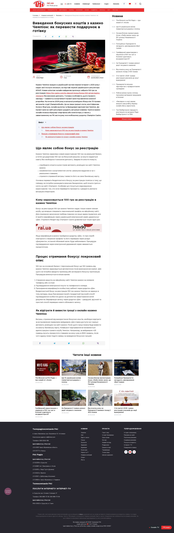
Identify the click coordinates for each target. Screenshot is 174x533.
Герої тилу (105, 432)
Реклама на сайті (129, 435)
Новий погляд (106, 442)
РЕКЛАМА (116, 4)
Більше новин (127, 119)
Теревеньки (106, 450)
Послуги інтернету (130, 442)
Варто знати (85, 437)
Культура (84, 450)
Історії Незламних (108, 435)
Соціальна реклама (130, 440)
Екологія (84, 442)
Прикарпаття (52, 10)
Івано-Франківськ (39, 10)
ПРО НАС (115, 10)
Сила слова (105, 437)
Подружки (105, 445)
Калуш (71, 10)
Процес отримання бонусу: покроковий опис (60, 134)
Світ (108, 10)
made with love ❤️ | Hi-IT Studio (87, 524)
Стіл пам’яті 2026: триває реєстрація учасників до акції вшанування (125, 410)
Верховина (63, 10)
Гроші (83, 440)
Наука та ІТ (84, 452)
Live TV (69, 4)
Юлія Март (40, 77)
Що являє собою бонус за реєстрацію (57, 127)
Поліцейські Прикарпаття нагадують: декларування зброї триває (124, 380)
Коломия (79, 10)
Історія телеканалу (130, 432)
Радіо (106, 4)
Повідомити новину (130, 447)
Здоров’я (84, 445)
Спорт (83, 457)
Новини (77, 4)
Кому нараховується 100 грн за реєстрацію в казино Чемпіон (69, 130)
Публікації (86, 4)
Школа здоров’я (107, 455)
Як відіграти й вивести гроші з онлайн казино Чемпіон (66, 137)
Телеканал (96, 4)
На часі (104, 440)
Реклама (38, 69)
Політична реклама (130, 437)
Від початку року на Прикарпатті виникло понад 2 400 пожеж (99, 410)
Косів (87, 10)
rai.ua (50, 3)
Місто (83, 459)
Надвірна (94, 10)
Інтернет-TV (128, 445)
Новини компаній (86, 455)
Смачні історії (106, 447)
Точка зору (106, 452)
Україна (102, 10)
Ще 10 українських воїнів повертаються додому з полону (71, 380)
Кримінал (84, 447)
